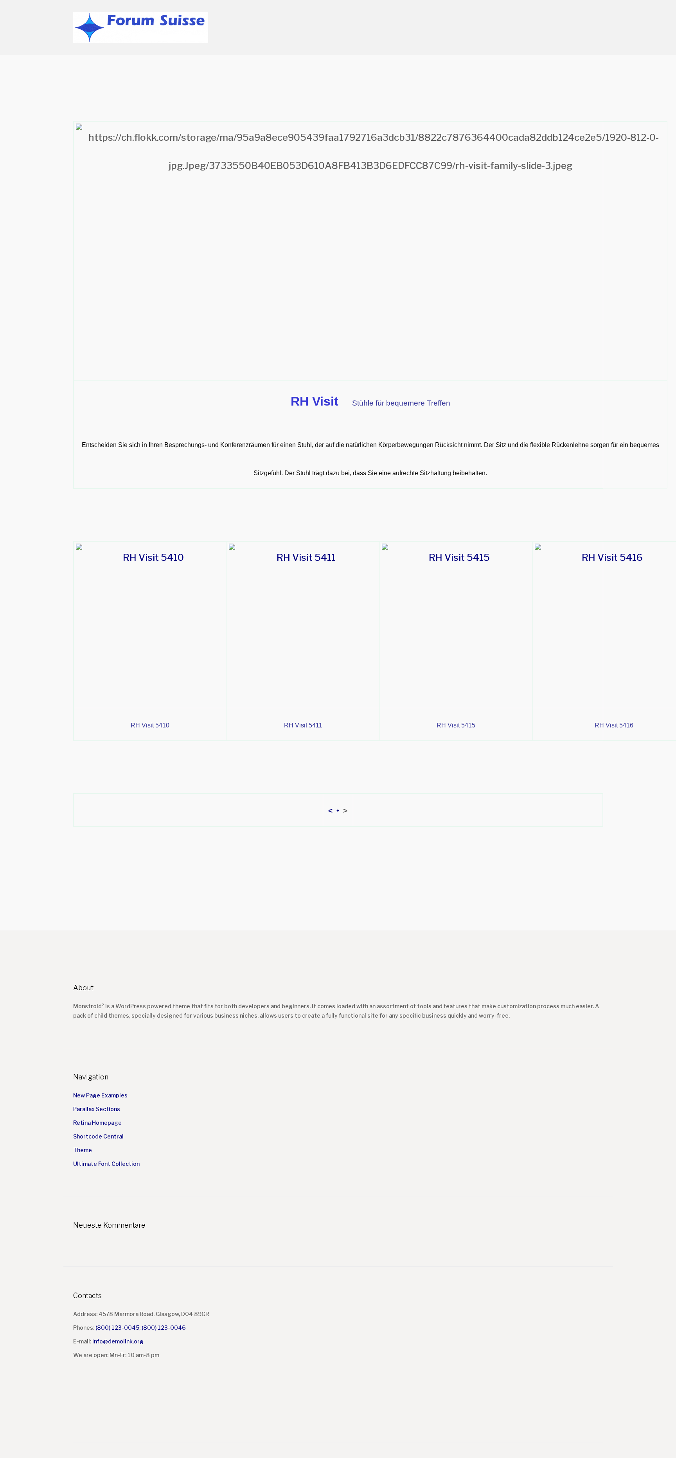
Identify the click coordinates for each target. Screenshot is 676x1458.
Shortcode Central (98, 1136)
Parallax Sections (96, 1109)
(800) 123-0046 (164, 1327)
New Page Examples (100, 1095)
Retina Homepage (97, 1122)
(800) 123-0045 (117, 1327)
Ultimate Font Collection (106, 1163)
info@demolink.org (118, 1341)
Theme (82, 1150)
